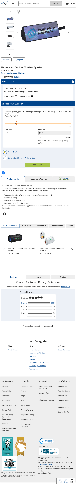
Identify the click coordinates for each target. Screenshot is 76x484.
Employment (6, 400)
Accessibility (6, 391)
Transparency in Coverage (27, 426)
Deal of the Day (63, 412)
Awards (23, 391)
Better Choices (34, 350)
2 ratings (17, 77)
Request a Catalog (27, 415)
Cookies (5, 424)
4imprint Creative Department (45, 387)
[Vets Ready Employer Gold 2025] (20, 446)
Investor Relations (9, 406)
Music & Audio (13, 350)
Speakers (32, 359)
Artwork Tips (44, 393)
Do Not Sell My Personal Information (9, 417)
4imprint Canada (64, 391)
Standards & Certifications (39, 362)
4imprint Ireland (64, 400)
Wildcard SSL (43, 447)
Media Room (25, 405)
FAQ (22, 400)
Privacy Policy (7, 410)
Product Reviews (27, 410)
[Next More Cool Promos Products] (72, 249)
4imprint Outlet (63, 407)
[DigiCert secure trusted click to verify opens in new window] (47, 441)
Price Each (42, 129)
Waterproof (33, 369)
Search (55, 3)
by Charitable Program (46, 399)
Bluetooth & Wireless (37, 353)
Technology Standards (37, 366)
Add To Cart (37, 165)
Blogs (23, 396)
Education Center (27, 386)
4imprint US (62, 386)
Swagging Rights (27, 419)
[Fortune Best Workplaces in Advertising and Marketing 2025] (7, 446)
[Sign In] (67, 3)
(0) (72, 4)
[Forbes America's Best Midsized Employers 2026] (9, 464)
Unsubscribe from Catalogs (9, 430)
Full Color (32, 356)
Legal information (45, 464)
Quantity (8, 129)
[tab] (13, 179)
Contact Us (6, 396)
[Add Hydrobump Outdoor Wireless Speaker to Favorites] (18, 11)
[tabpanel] (38, 304)
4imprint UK (62, 396)
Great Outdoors (64, 350)
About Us (5, 386)
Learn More (65, 287)
